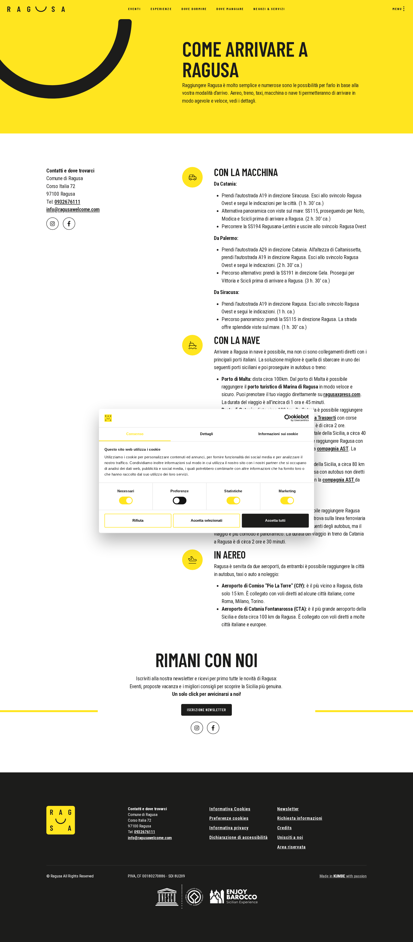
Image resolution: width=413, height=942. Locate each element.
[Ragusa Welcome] (36, 9)
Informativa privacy (228, 827)
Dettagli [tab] (206, 434)
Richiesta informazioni (299, 818)
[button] (52, 223)
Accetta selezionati (206, 520)
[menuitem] (134, 9)
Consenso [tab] (134, 434)
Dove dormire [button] (194, 9)
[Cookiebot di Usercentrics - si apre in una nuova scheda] (288, 418)
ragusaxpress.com (341, 394)
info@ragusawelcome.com (73, 209)
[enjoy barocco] (234, 896)
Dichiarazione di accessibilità (238, 837)
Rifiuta (137, 520)
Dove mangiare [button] (230, 9)
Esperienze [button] (161, 9)
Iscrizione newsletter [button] (206, 709)
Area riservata (291, 846)
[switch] (179, 500)
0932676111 (67, 202)
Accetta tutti (275, 520)
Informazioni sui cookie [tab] (278, 434)
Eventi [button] (134, 9)
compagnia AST (332, 449)
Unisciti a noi (290, 837)
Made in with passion (343, 876)
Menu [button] (397, 9)
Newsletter (288, 808)
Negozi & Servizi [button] (269, 9)
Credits (284, 827)
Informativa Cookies (229, 808)
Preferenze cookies (229, 818)
